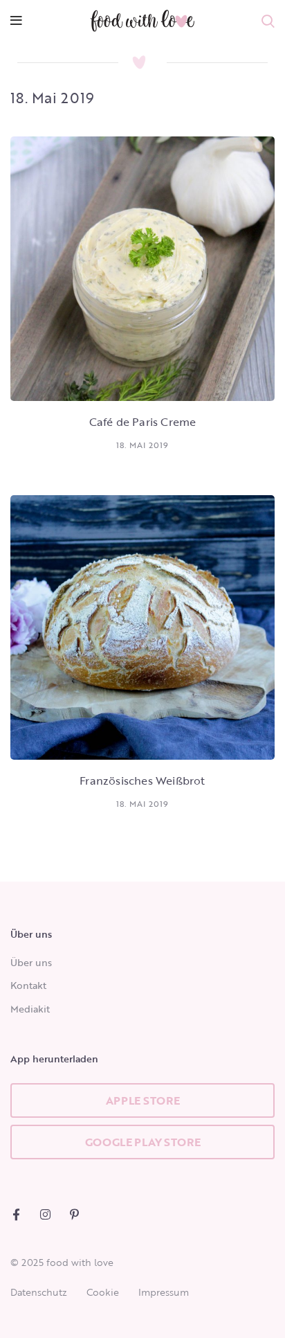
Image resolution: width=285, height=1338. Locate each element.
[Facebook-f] (16, 1214)
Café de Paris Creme (142, 421)
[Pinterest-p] (74, 1214)
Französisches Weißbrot (142, 780)
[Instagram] (45, 1214)
